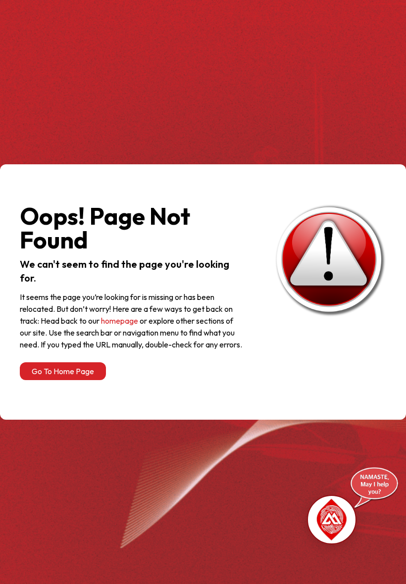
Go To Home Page (63, 371)
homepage (119, 321)
